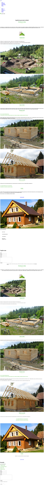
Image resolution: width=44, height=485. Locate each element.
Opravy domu (3, 3)
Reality (2, 5)
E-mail (1, 255)
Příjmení (1, 471)
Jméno (1, 252)
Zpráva (1, 256)
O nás (2, 2)
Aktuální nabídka (22, 197)
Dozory (2, 9)
